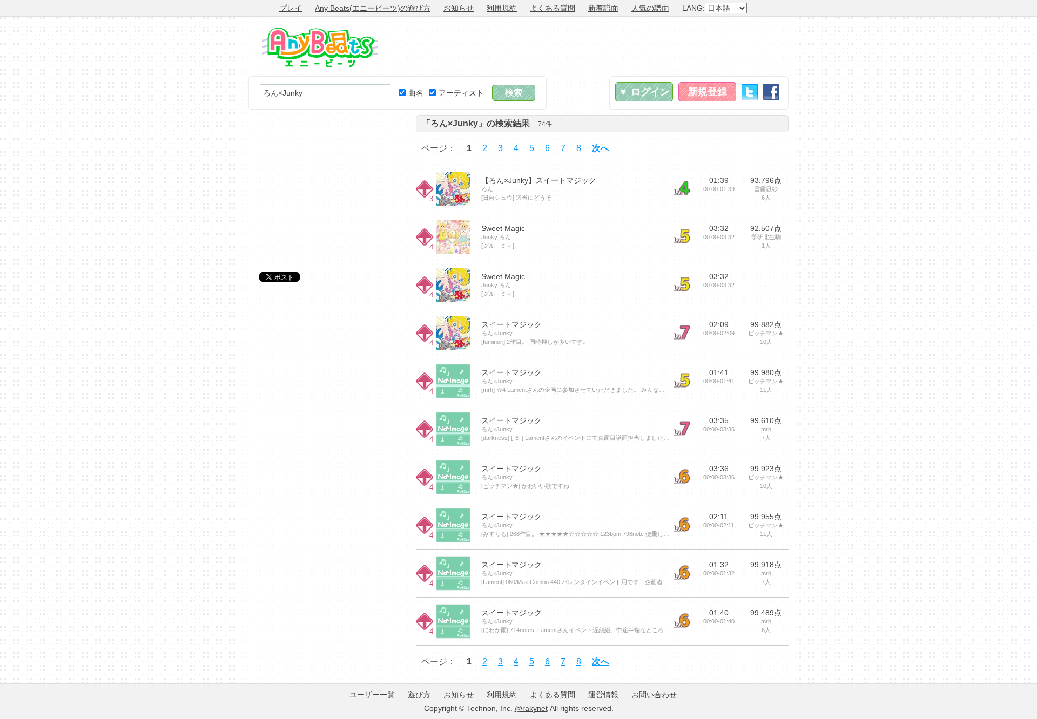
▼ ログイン (644, 91)
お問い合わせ (654, 694)
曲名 (415, 93)
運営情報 (603, 694)
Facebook (771, 92)
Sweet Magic (503, 228)
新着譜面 (603, 8)
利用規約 (502, 8)
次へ (600, 148)
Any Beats (320, 47)
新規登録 (707, 91)
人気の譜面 (650, 8)
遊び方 (419, 694)
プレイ (290, 8)
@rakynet (531, 708)
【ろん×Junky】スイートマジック (538, 180)
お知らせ (458, 8)
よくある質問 (552, 8)
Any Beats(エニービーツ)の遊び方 (372, 8)
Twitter (750, 92)
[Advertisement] (592, 46)
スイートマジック (511, 324)
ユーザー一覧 (372, 694)
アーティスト (461, 93)
